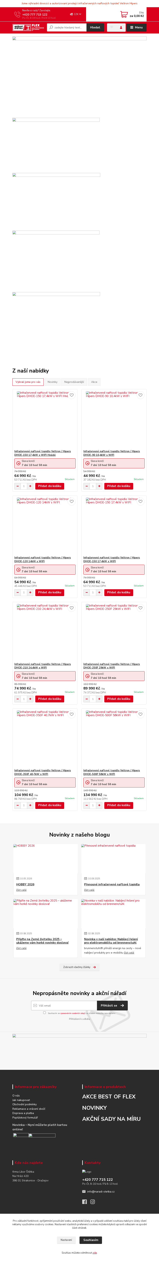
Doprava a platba (23, 1113)
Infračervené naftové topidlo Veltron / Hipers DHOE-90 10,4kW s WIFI (111, 453)
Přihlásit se (109, 1005)
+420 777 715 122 (34, 15)
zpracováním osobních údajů (73, 1013)
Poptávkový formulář (25, 1117)
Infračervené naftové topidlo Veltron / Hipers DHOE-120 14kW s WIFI (42, 559)
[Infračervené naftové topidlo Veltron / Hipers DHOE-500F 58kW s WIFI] (113, 738)
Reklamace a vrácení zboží (28, 1109)
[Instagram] (94, 1203)
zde (94, 1253)
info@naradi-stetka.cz (101, 1191)
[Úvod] (28, 27)
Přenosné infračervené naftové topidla (112, 884)
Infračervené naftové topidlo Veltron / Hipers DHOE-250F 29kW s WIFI (111, 666)
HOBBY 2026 (25, 884)
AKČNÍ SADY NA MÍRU (111, 1119)
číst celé (21, 890)
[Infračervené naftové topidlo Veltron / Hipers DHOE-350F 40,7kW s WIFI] (44, 738)
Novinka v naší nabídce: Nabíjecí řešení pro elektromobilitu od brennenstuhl (111, 941)
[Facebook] (86, 1203)
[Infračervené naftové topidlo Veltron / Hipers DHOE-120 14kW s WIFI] (44, 526)
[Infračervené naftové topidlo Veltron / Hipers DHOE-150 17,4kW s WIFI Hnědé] (44, 419)
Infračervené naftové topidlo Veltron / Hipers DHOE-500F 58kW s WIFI (111, 772)
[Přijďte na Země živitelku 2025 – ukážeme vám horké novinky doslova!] (45, 913)
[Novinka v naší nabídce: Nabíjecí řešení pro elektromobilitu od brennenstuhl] (113, 913)
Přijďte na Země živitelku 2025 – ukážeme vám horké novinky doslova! (42, 941)
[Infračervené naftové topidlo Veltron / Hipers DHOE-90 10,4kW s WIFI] (113, 419)
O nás (16, 1095)
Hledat (95, 27)
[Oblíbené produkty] (111, 27)
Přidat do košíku (49, 486)
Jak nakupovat (21, 1100)
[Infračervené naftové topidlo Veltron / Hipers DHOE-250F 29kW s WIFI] (113, 632)
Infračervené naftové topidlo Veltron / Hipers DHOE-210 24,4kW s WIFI (42, 666)
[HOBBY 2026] (45, 858)
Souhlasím (90, 1240)
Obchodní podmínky (24, 1104)
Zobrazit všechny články (76, 967)
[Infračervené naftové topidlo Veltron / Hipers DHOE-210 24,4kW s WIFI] (44, 632)
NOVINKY (94, 1108)
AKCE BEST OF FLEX (109, 1096)
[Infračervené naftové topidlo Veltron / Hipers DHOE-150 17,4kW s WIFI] (113, 526)
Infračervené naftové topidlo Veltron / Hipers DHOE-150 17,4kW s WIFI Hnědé (42, 453)
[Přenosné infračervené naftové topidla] (113, 858)
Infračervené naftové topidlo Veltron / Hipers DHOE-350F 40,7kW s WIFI (42, 772)
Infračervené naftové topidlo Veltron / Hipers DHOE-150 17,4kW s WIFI (111, 559)
